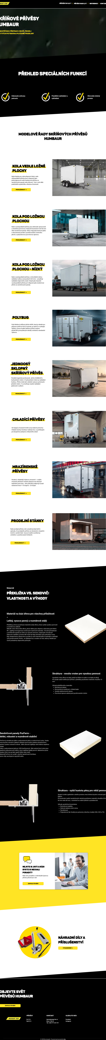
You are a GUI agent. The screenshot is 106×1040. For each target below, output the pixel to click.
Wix (65, 1039)
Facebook (68, 1019)
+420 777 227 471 (54, 1023)
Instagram (68, 1021)
